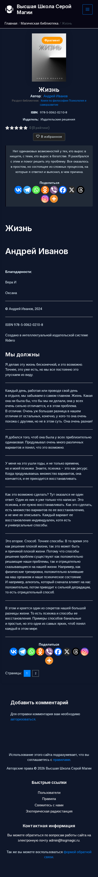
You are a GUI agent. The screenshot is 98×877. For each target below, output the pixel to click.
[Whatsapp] (36, 190)
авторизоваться (22, 719)
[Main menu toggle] (88, 9)
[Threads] (81, 190)
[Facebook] (63, 190)
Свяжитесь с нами (49, 805)
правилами (61, 759)
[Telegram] (27, 190)
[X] (72, 190)
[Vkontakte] (18, 190)
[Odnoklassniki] (45, 190)
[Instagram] (45, 199)
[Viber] (54, 190)
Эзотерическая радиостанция (49, 811)
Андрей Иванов (56, 96)
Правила (49, 798)
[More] (54, 199)
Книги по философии (55, 101)
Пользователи (49, 792)
